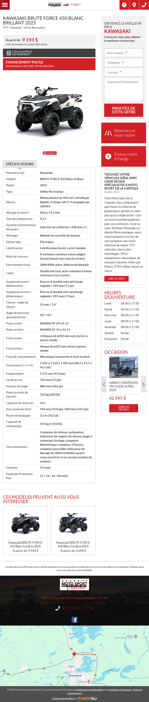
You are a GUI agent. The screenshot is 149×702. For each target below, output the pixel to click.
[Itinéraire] (134, 5)
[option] (123, 384)
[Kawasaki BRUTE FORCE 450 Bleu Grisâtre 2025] (25, 523)
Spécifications (20, 164)
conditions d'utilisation (120, 689)
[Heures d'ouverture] (124, 5)
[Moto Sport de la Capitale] (65, 5)
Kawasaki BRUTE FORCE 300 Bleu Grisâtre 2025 (73, 544)
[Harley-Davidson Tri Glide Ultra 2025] (123, 367)
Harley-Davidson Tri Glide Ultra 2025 (123, 386)
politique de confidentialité (89, 689)
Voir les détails (123, 408)
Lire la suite (116, 278)
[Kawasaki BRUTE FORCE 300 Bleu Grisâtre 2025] (73, 523)
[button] (103, 384)
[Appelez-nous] (144, 5)
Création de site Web (62, 698)
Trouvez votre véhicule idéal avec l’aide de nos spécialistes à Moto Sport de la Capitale (121, 181)
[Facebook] (74, 620)
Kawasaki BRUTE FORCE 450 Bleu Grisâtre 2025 (25, 544)
